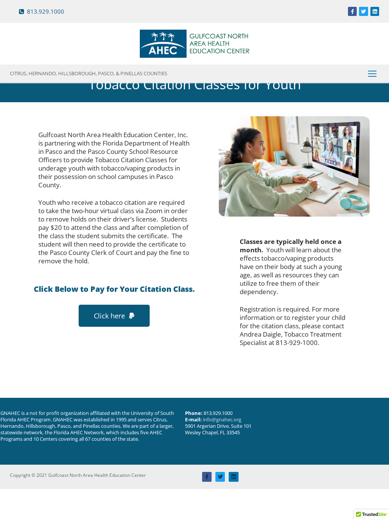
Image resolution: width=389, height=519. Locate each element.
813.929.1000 (44, 11)
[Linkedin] (374, 11)
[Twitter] (363, 11)
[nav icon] (372, 73)
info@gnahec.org (222, 419)
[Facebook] (352, 11)
